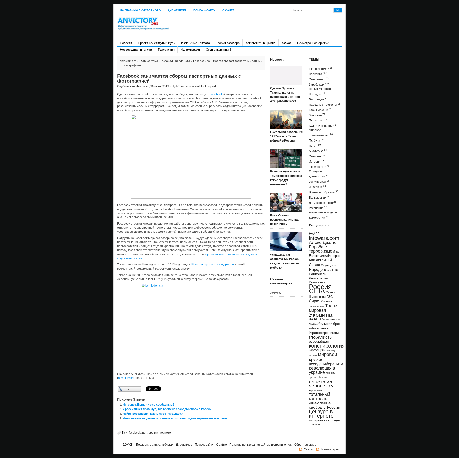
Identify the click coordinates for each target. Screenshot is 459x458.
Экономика (319, 79)
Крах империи (320, 110)
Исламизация (190, 49)
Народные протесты (325, 104)
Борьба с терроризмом (322, 249)
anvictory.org (128, 61)
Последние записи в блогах (154, 444)
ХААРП (315, 319)
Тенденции (318, 120)
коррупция (316, 350)
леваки (313, 355)
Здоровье (317, 115)
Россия (320, 287)
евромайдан (319, 341)
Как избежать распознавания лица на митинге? (284, 220)
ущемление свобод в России (324, 405)
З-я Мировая (319, 181)
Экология (317, 156)
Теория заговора (228, 43)
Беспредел (318, 99)
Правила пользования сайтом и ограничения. (261, 444)
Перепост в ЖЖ (122, 389)
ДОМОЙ (128, 444)
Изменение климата (195, 43)
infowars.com (319, 167)
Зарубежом (319, 84)
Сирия (314, 301)
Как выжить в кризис (260, 43)
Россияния (318, 208)
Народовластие (323, 269)
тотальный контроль (319, 396)
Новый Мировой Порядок (320, 91)
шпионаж (314, 424)
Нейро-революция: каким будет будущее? (153, 413)
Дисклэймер (177, 10)
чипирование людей (325, 420)
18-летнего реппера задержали (212, 264)
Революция (317, 282)
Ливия (314, 265)
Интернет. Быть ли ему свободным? (148, 404)
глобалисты (321, 337)
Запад (324, 255)
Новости (126, 43)
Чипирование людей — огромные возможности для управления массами (175, 418)
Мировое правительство (321, 132)
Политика (318, 74)
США (317, 291)
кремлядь (330, 350)
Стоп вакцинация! (218, 49)
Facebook (216, 94)
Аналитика (318, 151)
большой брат (329, 324)
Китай (327, 260)
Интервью (317, 187)
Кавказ (286, 43)
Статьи (309, 449)
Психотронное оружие (313, 43)
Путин (315, 145)
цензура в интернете (156, 432)
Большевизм (319, 197)
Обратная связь (305, 444)
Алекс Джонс (323, 242)
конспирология (327, 346)
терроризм (315, 390)
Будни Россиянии (322, 125)
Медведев (328, 265)
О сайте (228, 10)
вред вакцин (331, 333)
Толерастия (166, 49)
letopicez (143, 86)
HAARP (314, 234)
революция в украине (322, 370)
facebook (135, 432)
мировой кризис (323, 357)
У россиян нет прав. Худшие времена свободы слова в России (167, 409)
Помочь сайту (204, 10)
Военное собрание (323, 192)
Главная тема (148, 61)
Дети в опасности (322, 202)
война (312, 328)
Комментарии (330, 449)
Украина (320, 314)
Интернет (335, 256)
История (316, 161)
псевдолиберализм (326, 364)
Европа (314, 256)
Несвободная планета (136, 49)
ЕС (337, 251)
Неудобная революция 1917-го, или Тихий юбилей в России (286, 136)
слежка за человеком (321, 383)
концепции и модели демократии (323, 215)
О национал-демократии (319, 174)
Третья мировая (324, 308)
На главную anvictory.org (140, 10)
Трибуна (316, 140)
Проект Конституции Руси (156, 43)
